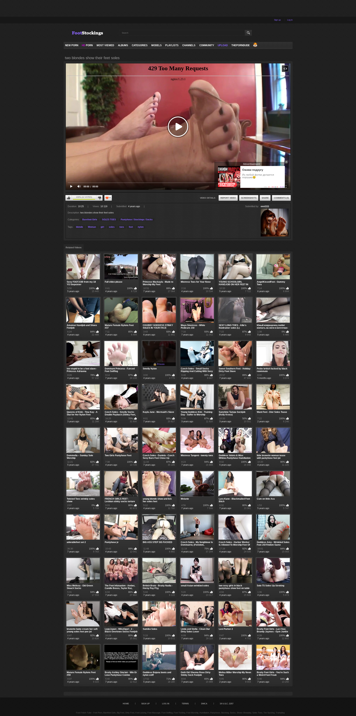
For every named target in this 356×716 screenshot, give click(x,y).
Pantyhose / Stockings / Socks (137, 219)
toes (121, 227)
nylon (141, 227)
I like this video (68, 198)
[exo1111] (275, 222)
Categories (140, 45)
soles (112, 227)
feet (131, 227)
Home (126, 703)
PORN (87, 45)
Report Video (228, 198)
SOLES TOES (109, 219)
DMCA (204, 703)
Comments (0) (281, 198)
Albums (123, 45)
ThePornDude (240, 45)
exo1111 (265, 206)
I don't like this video (99, 198)
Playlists (172, 45)
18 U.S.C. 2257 (226, 703)
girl (102, 227)
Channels (188, 45)
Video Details (207, 198)
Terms (185, 703)
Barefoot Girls (89, 219)
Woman (92, 227)
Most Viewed (105, 45)
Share (265, 198)
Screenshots (248, 198)
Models (156, 45)
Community (206, 45)
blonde (79, 227)
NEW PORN (71, 45)
